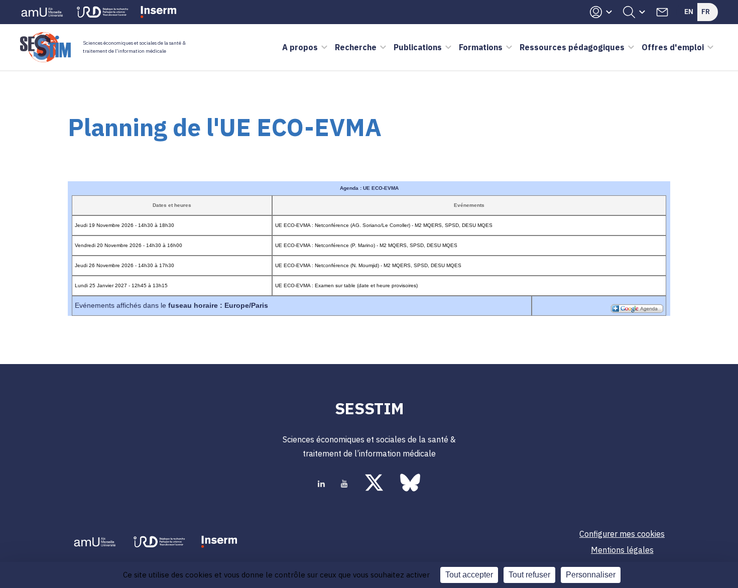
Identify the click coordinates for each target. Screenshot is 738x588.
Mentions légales (622, 550)
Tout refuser (529, 574)
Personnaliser (591, 574)
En (688, 11)
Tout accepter (469, 574)
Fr (705, 11)
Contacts (662, 12)
